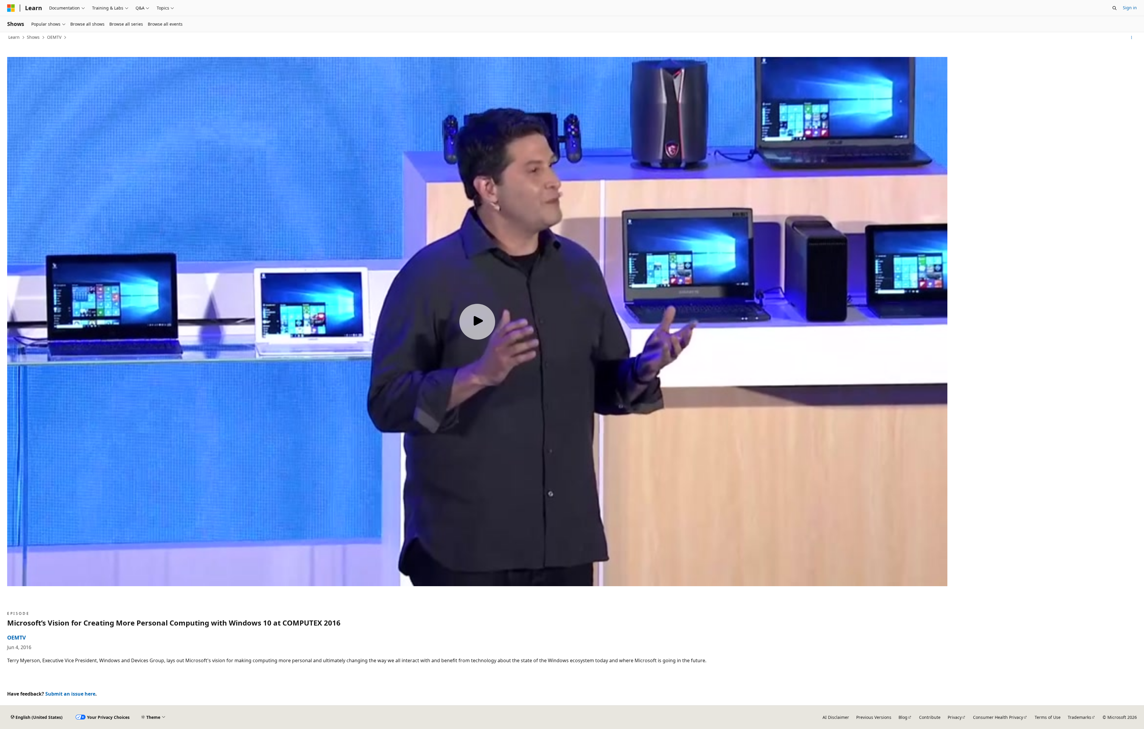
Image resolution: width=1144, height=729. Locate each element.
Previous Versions (873, 717)
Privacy (955, 717)
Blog (903, 717)
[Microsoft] (11, 8)
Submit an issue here (70, 694)
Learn (14, 37)
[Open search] (1114, 8)
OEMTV (54, 37)
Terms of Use (1048, 717)
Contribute (930, 717)
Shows (33, 37)
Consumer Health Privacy (998, 717)
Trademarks (1079, 717)
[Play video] (477, 322)
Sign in (1130, 7)
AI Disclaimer (836, 717)
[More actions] (1131, 37)
